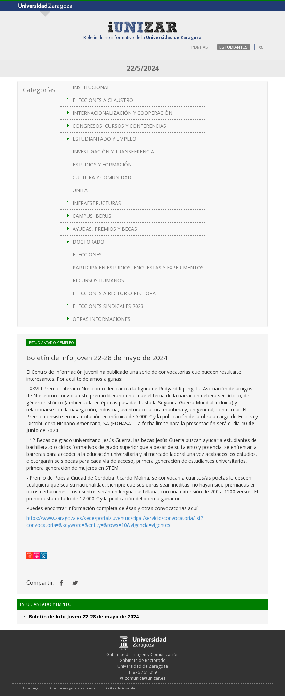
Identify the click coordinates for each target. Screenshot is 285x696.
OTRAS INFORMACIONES (101, 319)
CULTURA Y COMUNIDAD (102, 177)
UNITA (80, 190)
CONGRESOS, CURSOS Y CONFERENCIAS (119, 125)
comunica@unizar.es (145, 678)
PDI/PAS (199, 47)
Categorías (39, 90)
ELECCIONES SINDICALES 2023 (108, 306)
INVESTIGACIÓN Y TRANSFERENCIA (113, 151)
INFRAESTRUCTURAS (97, 203)
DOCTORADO (88, 241)
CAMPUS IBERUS (92, 216)
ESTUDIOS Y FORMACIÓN (102, 164)
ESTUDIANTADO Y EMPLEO (104, 138)
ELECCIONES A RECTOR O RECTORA (114, 293)
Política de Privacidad (121, 688)
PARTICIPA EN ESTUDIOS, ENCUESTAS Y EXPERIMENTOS (138, 267)
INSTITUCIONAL (91, 87)
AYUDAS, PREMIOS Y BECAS (105, 229)
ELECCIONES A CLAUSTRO (103, 100)
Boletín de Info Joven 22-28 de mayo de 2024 (84, 616)
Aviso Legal (31, 688)
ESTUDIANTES (233, 47)
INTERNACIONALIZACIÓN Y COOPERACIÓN (122, 113)
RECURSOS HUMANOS (98, 280)
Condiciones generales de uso (72, 688)
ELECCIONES (87, 254)
